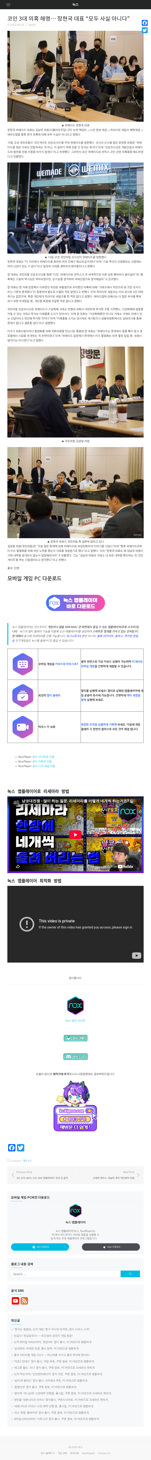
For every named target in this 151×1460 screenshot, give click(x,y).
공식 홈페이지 (48, 1453)
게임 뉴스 (27, 1161)
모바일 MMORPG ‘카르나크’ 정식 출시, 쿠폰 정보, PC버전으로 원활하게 (56, 1419)
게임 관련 (62, 1453)
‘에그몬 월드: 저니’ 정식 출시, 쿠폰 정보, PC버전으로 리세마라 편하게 (54, 1367)
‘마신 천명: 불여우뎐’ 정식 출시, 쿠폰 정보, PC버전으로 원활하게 (51, 1412)
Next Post (113, 1175)
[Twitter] (144, 30)
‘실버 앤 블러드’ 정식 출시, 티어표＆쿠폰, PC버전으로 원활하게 (50, 1380)
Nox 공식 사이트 (75, 1020)
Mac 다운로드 (113, 1247)
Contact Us (104, 1453)
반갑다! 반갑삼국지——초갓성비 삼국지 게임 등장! (43, 1335)
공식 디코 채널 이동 (43, 766)
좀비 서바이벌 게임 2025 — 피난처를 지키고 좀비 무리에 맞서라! (52, 1355)
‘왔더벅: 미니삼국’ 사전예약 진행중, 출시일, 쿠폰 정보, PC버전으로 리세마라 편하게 (62, 1393)
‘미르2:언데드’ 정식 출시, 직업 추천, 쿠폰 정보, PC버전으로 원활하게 (54, 1361)
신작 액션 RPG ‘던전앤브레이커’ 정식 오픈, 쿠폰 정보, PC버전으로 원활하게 (58, 1374)
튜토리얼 (74, 1453)
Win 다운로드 (43, 1247)
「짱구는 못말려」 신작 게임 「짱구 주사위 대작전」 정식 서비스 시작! (52, 1329)
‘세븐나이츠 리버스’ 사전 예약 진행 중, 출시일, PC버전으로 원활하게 (53, 1406)
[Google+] (144, 34)
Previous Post (42, 1175)
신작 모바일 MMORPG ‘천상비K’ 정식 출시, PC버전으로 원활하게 (52, 1342)
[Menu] (8, 4)
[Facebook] (144, 23)
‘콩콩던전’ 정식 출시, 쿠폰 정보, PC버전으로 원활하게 (45, 1387)
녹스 (75, 4)
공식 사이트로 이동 (43, 756)
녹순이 (32, 25)
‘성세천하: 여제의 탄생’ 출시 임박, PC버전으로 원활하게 (46, 1348)
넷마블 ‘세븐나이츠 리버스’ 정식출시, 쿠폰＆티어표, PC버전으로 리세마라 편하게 (61, 1399)
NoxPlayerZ (88, 1453)
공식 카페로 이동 (42, 761)
